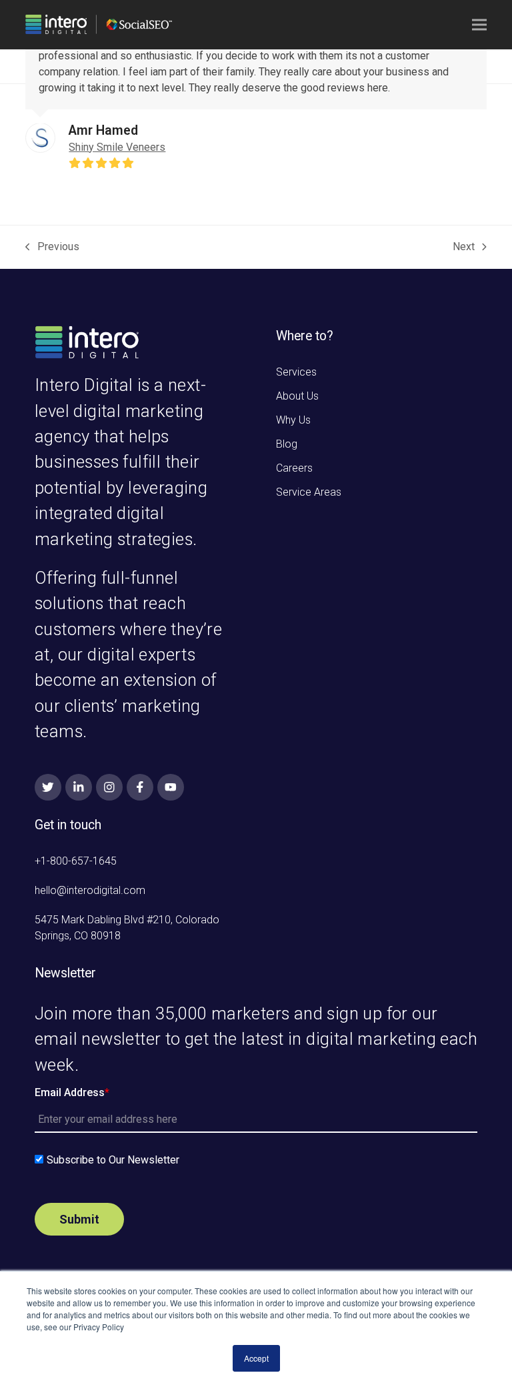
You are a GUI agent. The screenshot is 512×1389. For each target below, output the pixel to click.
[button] (479, 25)
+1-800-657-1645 (76, 861)
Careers (294, 468)
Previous (52, 247)
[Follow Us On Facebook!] (140, 787)
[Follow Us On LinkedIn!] (78, 787)
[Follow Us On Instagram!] (109, 787)
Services (296, 372)
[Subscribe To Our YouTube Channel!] (170, 787)
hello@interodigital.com (90, 890)
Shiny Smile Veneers (117, 147)
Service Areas (308, 492)
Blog (286, 444)
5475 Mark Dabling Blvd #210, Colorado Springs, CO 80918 (127, 927)
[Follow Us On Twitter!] (48, 787)
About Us (297, 396)
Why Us (293, 420)
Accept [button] (256, 1358)
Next (464, 247)
